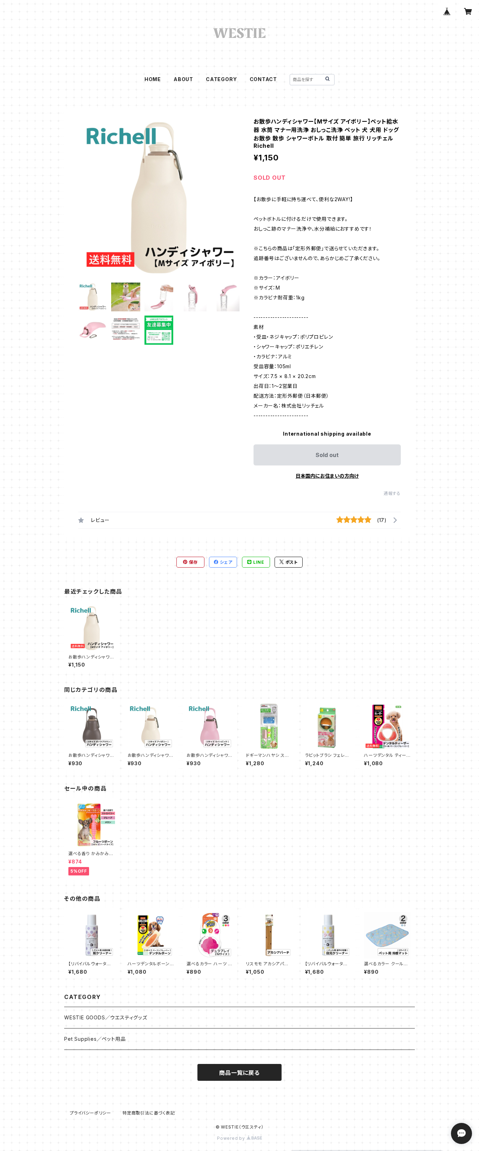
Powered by (232, 1138)
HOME (152, 79)
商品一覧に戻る (239, 1072)
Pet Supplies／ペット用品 (95, 1039)
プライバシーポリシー (90, 1113)
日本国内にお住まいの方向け (327, 476)
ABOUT (183, 79)
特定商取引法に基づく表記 (148, 1113)
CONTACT (263, 79)
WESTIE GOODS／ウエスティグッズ (105, 1017)
